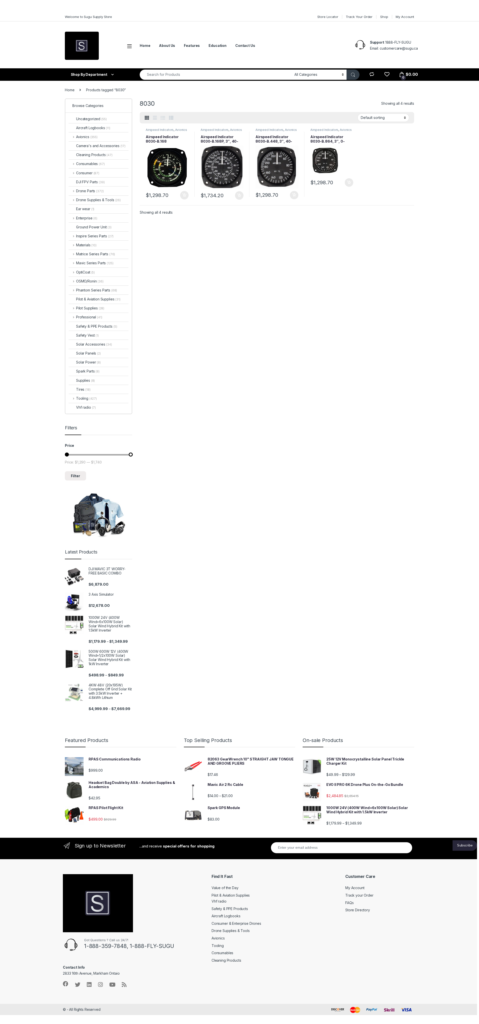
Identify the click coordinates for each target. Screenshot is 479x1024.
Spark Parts (88, 371)
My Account (405, 17)
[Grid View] (147, 118)
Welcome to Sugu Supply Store (88, 17)
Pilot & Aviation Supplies (98, 299)
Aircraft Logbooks (93, 128)
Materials (86, 245)
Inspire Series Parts (95, 236)
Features (192, 45)
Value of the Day (225, 888)
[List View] (163, 118)
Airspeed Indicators (160, 130)
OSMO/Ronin (90, 281)
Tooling (86, 398)
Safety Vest (87, 335)
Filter (75, 476)
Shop (384, 17)
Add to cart (184, 195)
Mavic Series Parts (94, 263)
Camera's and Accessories (100, 146)
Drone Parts (90, 191)
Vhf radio (86, 407)
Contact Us (245, 45)
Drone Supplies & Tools (98, 200)
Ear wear (85, 209)
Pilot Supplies (90, 308)
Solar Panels (88, 353)
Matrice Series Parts (95, 254)
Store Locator (327, 17)
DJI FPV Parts (90, 182)
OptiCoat (85, 272)
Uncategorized (91, 119)
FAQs (349, 903)
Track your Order (359, 895)
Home (145, 45)
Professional (89, 317)
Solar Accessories (94, 344)
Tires (83, 389)
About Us (167, 45)
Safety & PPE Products (96, 326)
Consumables (90, 164)
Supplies (85, 380)
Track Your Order (359, 17)
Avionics (181, 130)
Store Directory (357, 910)
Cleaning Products (94, 155)
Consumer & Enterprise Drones (236, 923)
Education (218, 45)
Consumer (87, 173)
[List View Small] (171, 118)
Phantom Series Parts (96, 290)
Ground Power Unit (94, 227)
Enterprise (86, 218)
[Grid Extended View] (155, 118)
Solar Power (88, 362)
